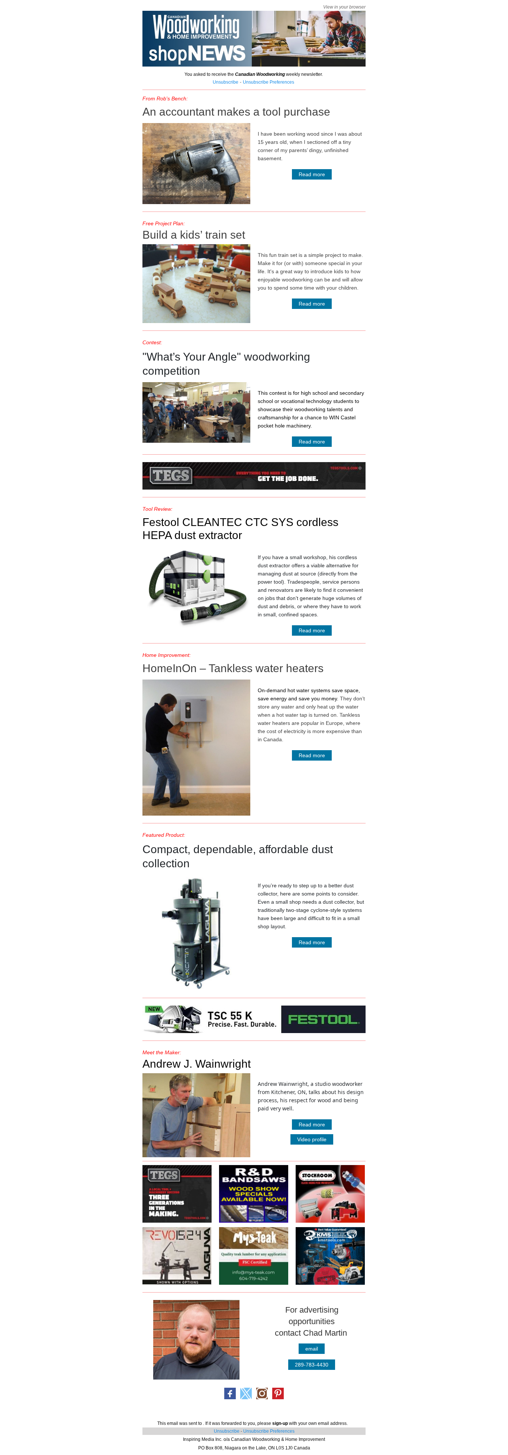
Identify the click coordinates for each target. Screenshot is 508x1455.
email (311, 1349)
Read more (312, 174)
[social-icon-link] (230, 1393)
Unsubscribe (226, 1431)
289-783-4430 (311, 1365)
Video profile (312, 1139)
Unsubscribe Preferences (269, 1431)
